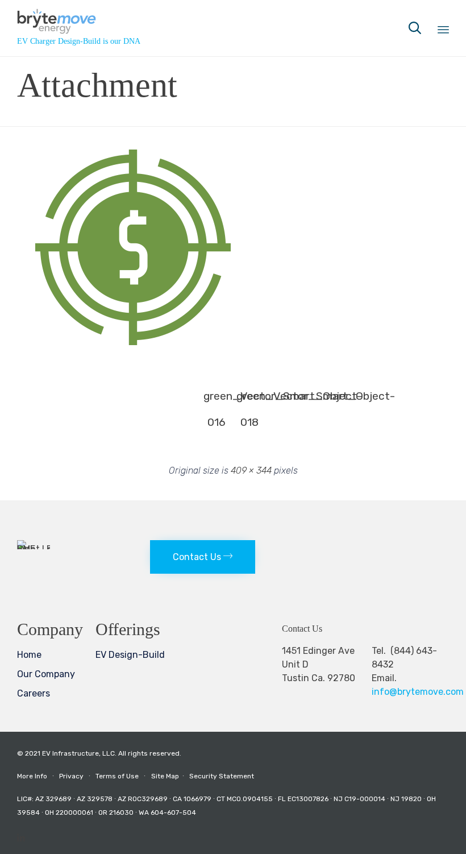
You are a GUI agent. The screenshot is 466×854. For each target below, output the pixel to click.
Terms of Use (117, 776)
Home (29, 654)
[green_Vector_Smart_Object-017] (133, 342)
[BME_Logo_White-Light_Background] (33, 549)
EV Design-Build (130, 654)
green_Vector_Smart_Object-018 (249, 399)
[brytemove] (78, 21)
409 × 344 (251, 470)
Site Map (169, 776)
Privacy (71, 776)
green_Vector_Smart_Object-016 (216, 399)
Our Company (46, 674)
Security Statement (221, 776)
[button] (133, 247)
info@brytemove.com (418, 691)
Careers (33, 693)
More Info (32, 776)
